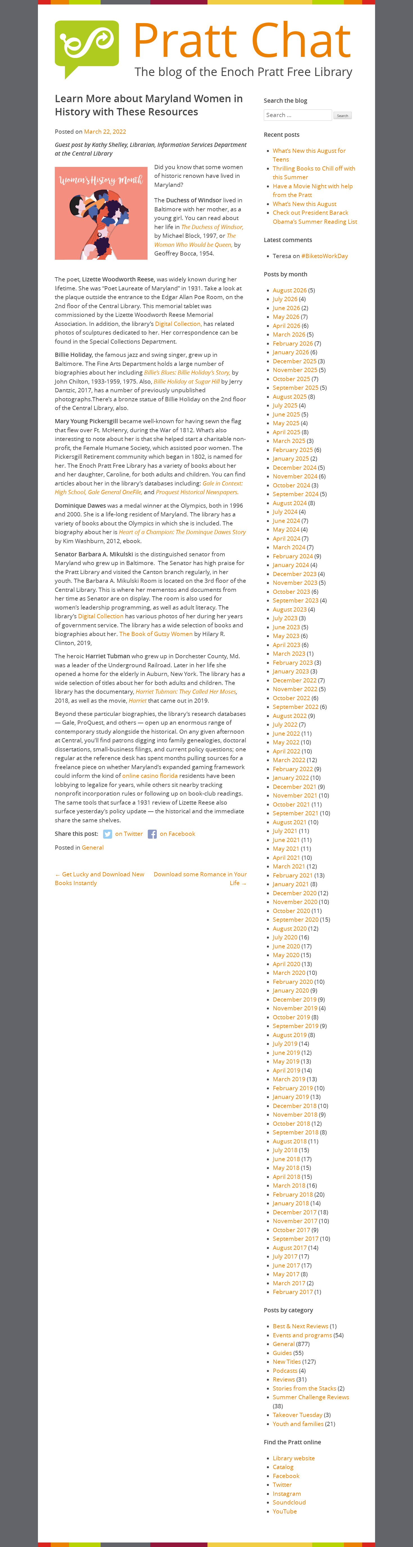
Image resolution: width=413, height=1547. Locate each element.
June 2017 (286, 1265)
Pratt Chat (241, 39)
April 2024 (286, 538)
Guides (282, 1353)
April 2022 (286, 751)
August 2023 (290, 609)
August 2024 (290, 503)
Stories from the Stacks (304, 1388)
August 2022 (290, 716)
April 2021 (286, 857)
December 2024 (295, 467)
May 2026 (286, 317)
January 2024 (291, 565)
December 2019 (295, 999)
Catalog (283, 1467)
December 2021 (295, 787)
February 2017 (293, 1292)
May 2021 (286, 848)
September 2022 (296, 707)
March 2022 (289, 760)
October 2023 (291, 591)
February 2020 (293, 982)
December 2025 (295, 361)
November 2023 (295, 582)
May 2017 (286, 1274)
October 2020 (291, 911)
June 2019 (286, 1052)
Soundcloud (289, 1502)
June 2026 (286, 308)
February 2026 (293, 343)
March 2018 (289, 1185)
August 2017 (290, 1248)
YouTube (285, 1511)
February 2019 (293, 1088)
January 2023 (291, 671)
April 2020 (286, 964)
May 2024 (286, 529)
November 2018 (295, 1114)
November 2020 (295, 902)
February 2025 (293, 450)
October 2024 (291, 485)
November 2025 (295, 370)
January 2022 (291, 778)
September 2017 (296, 1238)
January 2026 (291, 352)
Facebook (286, 1476)
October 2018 (291, 1123)
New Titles (287, 1361)
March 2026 (289, 334)
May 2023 (286, 636)
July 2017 (285, 1256)
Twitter (282, 1484)
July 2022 (285, 724)
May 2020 (286, 955)
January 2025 (291, 458)
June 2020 (286, 946)
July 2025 (285, 405)
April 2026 (286, 326)
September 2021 (296, 813)
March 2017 (289, 1283)
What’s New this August (304, 204)
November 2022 (295, 689)
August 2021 (290, 822)
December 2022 (295, 680)
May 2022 (286, 742)
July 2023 (285, 618)
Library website (294, 1458)
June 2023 (286, 627)
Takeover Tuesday (298, 1415)
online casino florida (150, 776)
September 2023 (296, 600)
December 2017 (295, 1212)
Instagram (287, 1493)
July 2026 (285, 299)
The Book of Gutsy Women (156, 634)
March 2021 (289, 866)
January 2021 (291, 884)
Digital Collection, (178, 324)
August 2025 (290, 396)
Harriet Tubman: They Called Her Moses (186, 691)
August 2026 (290, 290)
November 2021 (295, 795)
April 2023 (286, 645)
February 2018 (293, 1194)
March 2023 (289, 653)
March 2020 (289, 973)
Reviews (284, 1379)
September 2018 (296, 1132)
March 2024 (289, 547)
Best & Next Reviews (300, 1326)
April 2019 (286, 1070)
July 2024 (285, 512)
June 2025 (286, 414)
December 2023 (295, 574)
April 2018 (286, 1177)
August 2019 (290, 1035)
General (93, 847)
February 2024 (293, 556)
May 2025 (286, 423)
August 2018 (290, 1141)
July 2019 (285, 1043)
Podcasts (285, 1370)
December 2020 (295, 893)
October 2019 (291, 1017)
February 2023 (293, 662)
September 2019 (296, 1026)
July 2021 (285, 831)
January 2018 (291, 1203)
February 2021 (293, 875)
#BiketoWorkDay (324, 256)
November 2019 (295, 1008)
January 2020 (291, 990)
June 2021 (286, 840)
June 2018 (286, 1159)
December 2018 (295, 1106)
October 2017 (291, 1230)
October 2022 (291, 698)
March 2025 (289, 441)
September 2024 (296, 494)
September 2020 (296, 919)
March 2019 (289, 1079)
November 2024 (295, 476)
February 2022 (293, 769)
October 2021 (291, 804)
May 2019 (286, 1061)
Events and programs (302, 1335)
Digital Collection (101, 616)
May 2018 (286, 1168)
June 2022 (286, 733)
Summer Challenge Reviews (311, 1397)
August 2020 (290, 928)
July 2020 (285, 937)
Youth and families (298, 1424)
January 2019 (291, 1097)
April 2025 (286, 432)
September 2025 (296, 387)
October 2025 (291, 379)
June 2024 (286, 521)
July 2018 (285, 1150)
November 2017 (295, 1221)
